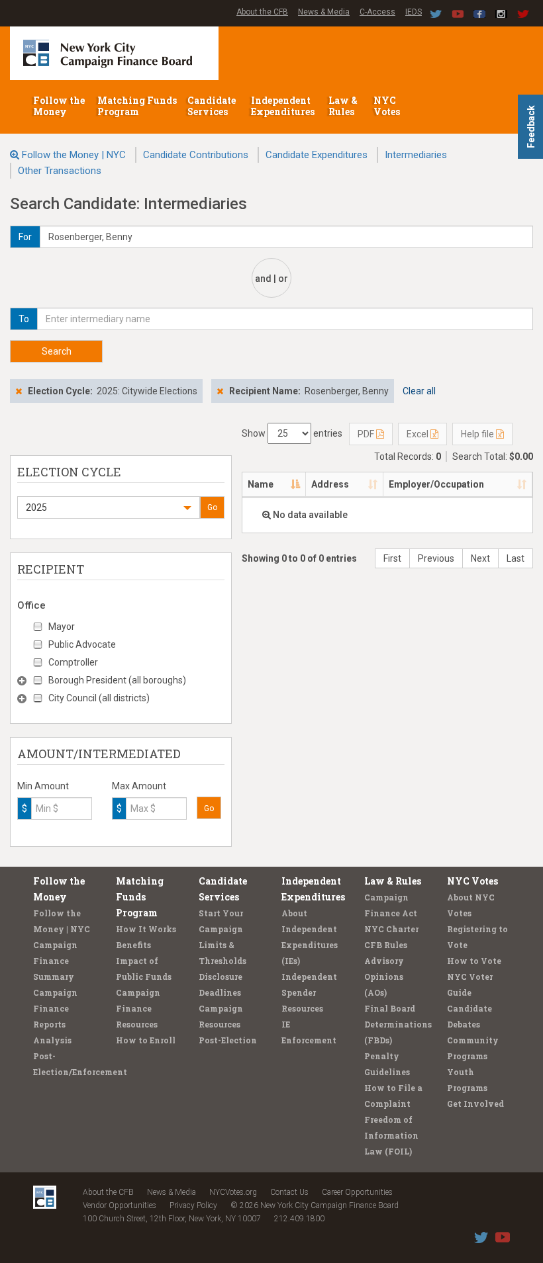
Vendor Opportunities (119, 1205)
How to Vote (474, 960)
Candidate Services (211, 106)
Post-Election (228, 1040)
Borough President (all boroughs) (117, 680)
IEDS (413, 12)
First (392, 558)
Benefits (133, 944)
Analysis (52, 1040)
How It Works (146, 929)
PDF (367, 434)
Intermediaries (416, 155)
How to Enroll (145, 1040)
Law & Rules (343, 106)
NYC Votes (387, 106)
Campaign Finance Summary (55, 960)
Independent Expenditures (284, 106)
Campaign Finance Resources (138, 1008)
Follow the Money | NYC (74, 155)
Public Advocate (82, 644)
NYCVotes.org (233, 1192)
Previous (436, 558)
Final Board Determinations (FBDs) (398, 1024)
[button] (108, 507)
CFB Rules (385, 944)
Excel (418, 434)
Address (330, 484)
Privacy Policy (193, 1205)
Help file (478, 434)
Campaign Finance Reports (55, 1008)
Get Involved (475, 1103)
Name (260, 484)
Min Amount (43, 786)
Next (480, 558)
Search (57, 351)
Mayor (61, 626)
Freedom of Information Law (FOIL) (391, 1135)
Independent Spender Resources (309, 992)
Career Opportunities (357, 1192)
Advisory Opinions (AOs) (384, 976)
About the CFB (262, 12)
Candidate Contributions (195, 155)
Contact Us (289, 1192)
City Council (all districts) (99, 698)
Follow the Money (59, 106)
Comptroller (73, 662)
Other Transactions (59, 171)
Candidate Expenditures (317, 155)
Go (212, 507)
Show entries (292, 433)
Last (515, 558)
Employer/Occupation (436, 484)
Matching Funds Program (137, 106)
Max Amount (139, 786)
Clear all (419, 391)
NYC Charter (391, 929)
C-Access (377, 12)
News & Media (324, 12)
